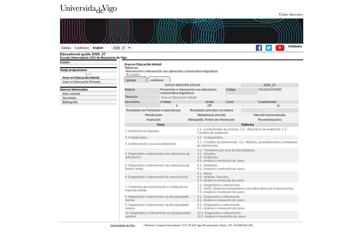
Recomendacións (270, 119)
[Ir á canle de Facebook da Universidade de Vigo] (259, 48)
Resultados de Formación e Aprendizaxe (153, 110)
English (98, 48)
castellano (157, 80)
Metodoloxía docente (212, 115)
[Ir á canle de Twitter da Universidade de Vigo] (269, 48)
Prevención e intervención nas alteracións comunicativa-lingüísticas (172, 71)
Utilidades (295, 46)
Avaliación (153, 119)
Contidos (269, 110)
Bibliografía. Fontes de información (211, 119)
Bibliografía (70, 102)
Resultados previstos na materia (211, 110)
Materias (132, 68)
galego (131, 80)
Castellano (82, 48)
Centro (65, 62)
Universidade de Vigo (122, 225)
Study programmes (73, 70)
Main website (71, 94)
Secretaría (69, 98)
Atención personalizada (269, 115)
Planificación (153, 115)
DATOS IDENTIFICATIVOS (182, 85)
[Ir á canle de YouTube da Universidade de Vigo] (280, 48)
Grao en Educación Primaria (81, 82)
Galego (66, 48)
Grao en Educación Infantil (80, 77)
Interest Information (74, 89)
